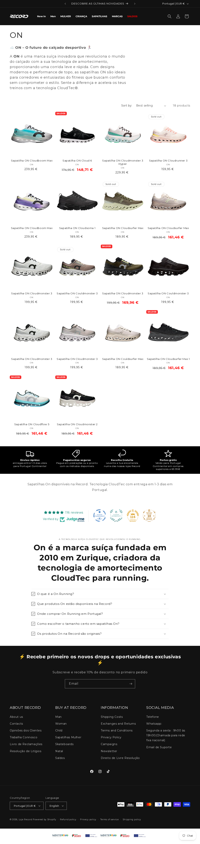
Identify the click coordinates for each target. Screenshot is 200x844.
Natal (59, 751)
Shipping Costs (112, 717)
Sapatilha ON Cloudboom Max (32, 160)
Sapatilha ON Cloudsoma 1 (77, 228)
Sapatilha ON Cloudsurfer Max (123, 228)
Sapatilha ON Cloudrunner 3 (168, 160)
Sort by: (126, 105)
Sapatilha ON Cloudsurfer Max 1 (168, 358)
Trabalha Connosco (23, 737)
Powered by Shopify (44, 819)
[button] (169, 16)
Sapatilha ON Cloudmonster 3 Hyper (122, 162)
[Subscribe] (130, 683)
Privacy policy (88, 819)
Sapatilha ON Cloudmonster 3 (31, 293)
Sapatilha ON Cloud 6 (77, 160)
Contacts (16, 723)
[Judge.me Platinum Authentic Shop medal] (116, 515)
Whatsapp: (154, 723)
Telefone (152, 717)
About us (16, 717)
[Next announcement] (134, 3)
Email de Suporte (159, 747)
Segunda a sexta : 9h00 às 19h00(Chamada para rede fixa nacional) (165, 735)
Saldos (60, 758)
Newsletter (109, 751)
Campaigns (109, 744)
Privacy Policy (111, 737)
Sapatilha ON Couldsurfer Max (123, 358)
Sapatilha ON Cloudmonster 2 (77, 424)
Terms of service (109, 819)
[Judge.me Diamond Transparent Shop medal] (99, 515)
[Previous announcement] (65, 3)
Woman (61, 723)
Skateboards (64, 744)
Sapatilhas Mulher (68, 737)
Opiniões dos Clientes (26, 730)
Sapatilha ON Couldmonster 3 (77, 293)
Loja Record (25, 819)
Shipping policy (132, 819)
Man (58, 717)
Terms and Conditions (117, 730)
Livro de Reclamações (26, 744)
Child (58, 730)
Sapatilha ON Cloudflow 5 (31, 424)
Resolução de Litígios (25, 751)
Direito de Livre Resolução (120, 758)
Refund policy (68, 819)
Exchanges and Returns (118, 723)
